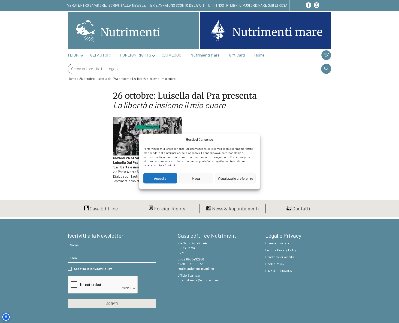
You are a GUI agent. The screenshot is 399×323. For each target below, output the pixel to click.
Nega (196, 178)
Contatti (300, 208)
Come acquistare (277, 243)
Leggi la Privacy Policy (280, 250)
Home (72, 79)
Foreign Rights (169, 208)
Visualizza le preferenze (235, 178)
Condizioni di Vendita (279, 257)
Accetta (160, 178)
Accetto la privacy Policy (93, 269)
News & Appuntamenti (235, 208)
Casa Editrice (103, 208)
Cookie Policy (274, 264)
